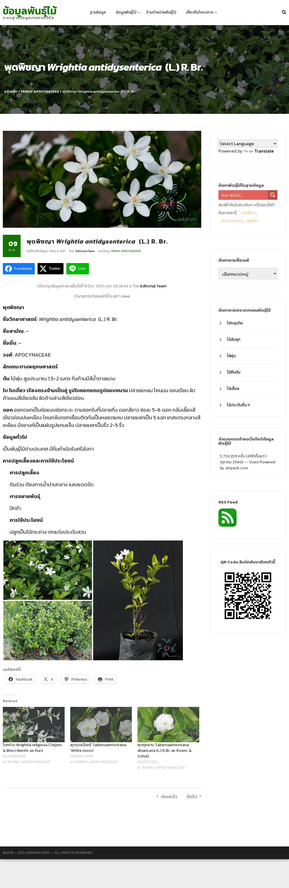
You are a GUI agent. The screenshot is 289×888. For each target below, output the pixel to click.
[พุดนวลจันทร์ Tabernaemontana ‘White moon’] (101, 724)
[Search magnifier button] (272, 195)
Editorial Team (85, 251)
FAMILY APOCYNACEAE (40, 91)
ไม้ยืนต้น (233, 372)
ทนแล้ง (252, 221)
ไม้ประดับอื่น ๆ (238, 405)
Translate (264, 150)
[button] (48, 570)
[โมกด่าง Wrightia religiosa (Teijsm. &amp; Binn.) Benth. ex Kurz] (34, 724)
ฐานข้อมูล (98, 12)
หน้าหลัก (10, 91)
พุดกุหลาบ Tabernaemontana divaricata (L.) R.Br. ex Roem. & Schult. (164, 750)
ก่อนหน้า (169, 796)
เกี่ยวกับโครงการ (199, 12)
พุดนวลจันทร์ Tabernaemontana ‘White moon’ (98, 748)
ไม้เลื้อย (233, 389)
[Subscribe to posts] (227, 517)
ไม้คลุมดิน (235, 323)
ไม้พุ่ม (231, 356)
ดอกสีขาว (248, 213)
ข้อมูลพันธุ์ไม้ (30, 10)
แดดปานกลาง (232, 221)
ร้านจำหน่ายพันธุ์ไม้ (161, 12)
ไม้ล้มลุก (233, 339)
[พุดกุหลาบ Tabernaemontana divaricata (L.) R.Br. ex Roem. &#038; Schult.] (168, 724)
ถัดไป (192, 796)
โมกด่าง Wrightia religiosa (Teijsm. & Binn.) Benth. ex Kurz (32, 748)
